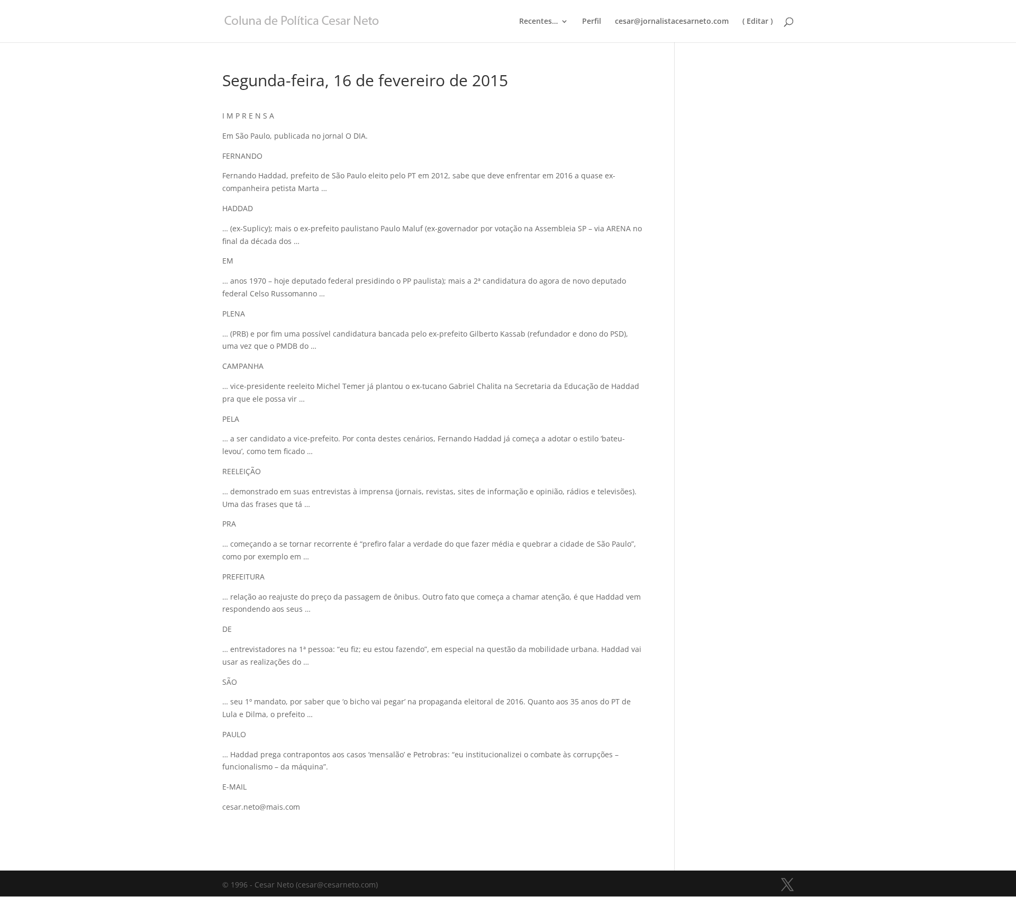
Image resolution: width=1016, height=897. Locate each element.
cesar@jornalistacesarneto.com (672, 21)
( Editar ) (757, 21)
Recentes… (538, 21)
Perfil (591, 21)
